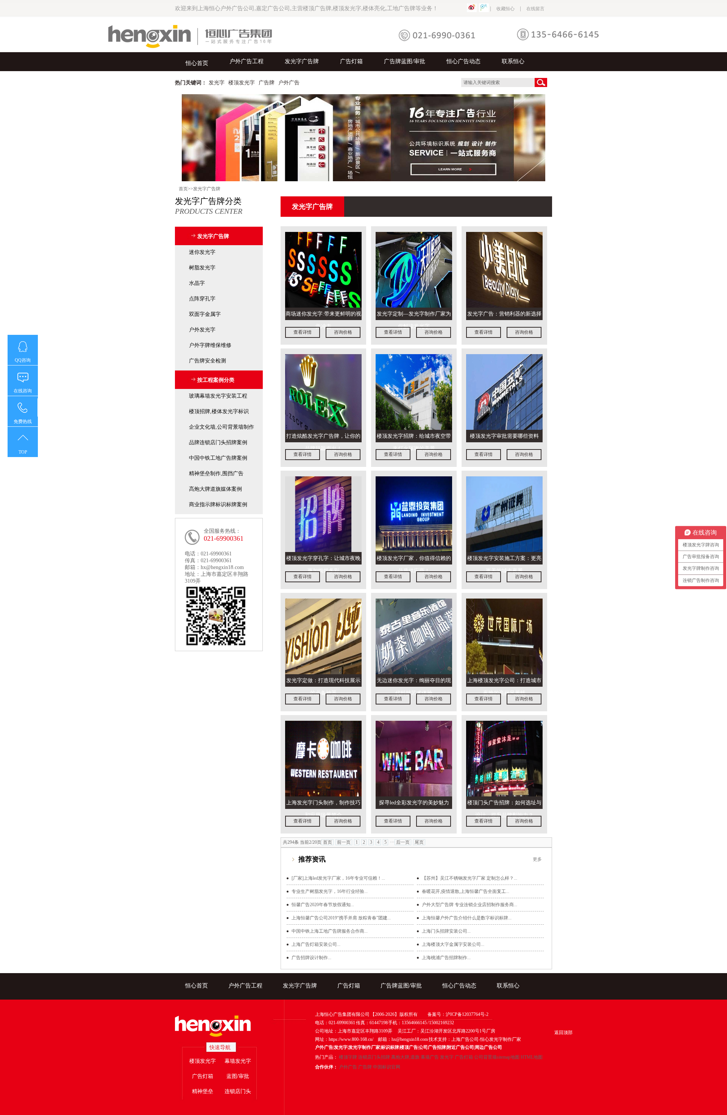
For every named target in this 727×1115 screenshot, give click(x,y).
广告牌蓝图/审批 (404, 61)
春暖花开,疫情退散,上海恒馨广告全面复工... (465, 891)
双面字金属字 (205, 314)
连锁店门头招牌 (374, 1057)
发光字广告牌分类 (208, 205)
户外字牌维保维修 (210, 345)
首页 (183, 188)
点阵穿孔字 (202, 299)
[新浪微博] (472, 8)
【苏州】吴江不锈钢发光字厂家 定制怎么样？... (469, 878)
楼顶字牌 (348, 1057)
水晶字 (197, 283)
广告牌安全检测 (207, 361)
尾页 (419, 842)
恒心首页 (197, 63)
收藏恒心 (505, 8)
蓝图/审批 (237, 1076)
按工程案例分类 (215, 380)
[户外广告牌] (363, 137)
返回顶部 (563, 1032)
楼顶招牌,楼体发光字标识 (219, 411)
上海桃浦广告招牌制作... (446, 957)
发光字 (447, 1057)
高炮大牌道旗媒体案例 (215, 489)
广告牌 (365, 1067)
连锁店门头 (238, 1091)
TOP (23, 452)
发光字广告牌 (302, 61)
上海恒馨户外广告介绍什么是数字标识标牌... (467, 918)
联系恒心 (513, 61)
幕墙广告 (430, 1057)
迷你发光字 (202, 252)
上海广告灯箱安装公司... (316, 944)
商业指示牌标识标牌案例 (218, 504)
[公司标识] (219, 1026)
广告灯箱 (351, 61)
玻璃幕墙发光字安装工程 (218, 396)
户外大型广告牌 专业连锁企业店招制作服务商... (469, 904)
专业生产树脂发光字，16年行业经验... (330, 891)
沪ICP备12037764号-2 (467, 1014)
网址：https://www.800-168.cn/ (344, 1039)
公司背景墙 (485, 1057)
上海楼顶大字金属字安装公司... (453, 944)
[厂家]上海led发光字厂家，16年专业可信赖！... (338, 878)
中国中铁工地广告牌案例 (218, 458)
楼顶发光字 (202, 1061)
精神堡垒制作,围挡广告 (216, 473)
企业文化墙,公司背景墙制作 (221, 427)
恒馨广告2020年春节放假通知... (323, 904)
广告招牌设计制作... (311, 957)
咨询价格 (343, 332)
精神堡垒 (202, 1091)
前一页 (344, 842)
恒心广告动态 (463, 61)
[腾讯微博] (484, 8)
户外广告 (348, 1067)
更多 (537, 859)
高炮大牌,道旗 (405, 1057)
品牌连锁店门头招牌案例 (218, 442)
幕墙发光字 (238, 1061)
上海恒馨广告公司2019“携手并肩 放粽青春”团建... (341, 918)
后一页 (403, 842)
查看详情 (302, 332)
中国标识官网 (386, 1067)
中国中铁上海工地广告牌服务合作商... (330, 931)
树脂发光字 (202, 268)
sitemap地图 (508, 1057)
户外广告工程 (246, 61)
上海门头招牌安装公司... (446, 931)
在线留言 (535, 8)
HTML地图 (532, 1057)
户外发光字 (202, 330)
